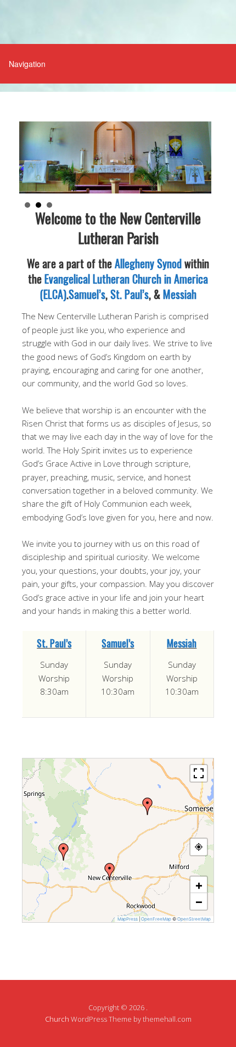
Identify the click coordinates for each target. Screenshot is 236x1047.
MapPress (127, 919)
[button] (147, 806)
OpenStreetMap (194, 919)
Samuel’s (87, 294)
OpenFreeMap (156, 919)
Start (200, 203)
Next (200, 159)
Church (57, 1019)
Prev (31, 159)
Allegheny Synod (148, 263)
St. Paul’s (129, 294)
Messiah (179, 294)
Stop (208, 203)
